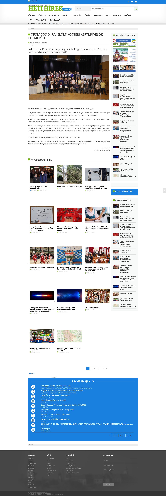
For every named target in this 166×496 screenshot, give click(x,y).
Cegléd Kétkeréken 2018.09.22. (53, 400)
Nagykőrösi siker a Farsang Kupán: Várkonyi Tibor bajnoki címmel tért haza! (41, 228)
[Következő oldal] (103, 368)
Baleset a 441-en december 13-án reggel (69, 349)
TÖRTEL (114, 24)
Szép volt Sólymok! (92, 308)
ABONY (64, 24)
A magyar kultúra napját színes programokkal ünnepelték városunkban (97, 269)
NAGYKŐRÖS (56, 24)
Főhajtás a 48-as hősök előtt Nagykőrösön (40, 187)
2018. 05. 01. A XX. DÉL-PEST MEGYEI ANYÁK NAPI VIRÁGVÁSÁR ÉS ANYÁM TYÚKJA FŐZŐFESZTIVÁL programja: (87, 424)
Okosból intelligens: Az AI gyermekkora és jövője (67, 309)
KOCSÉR (87, 24)
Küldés (108, 484)
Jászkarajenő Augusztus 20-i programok (57, 409)
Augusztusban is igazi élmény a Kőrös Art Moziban (62, 390)
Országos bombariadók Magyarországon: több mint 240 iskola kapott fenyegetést (42, 309)
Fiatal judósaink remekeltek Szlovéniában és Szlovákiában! (69, 268)
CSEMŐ (71, 24)
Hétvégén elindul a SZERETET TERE (56, 386)
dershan (53, 377)
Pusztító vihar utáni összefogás (69, 186)
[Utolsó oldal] (106, 368)
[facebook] (164, 190)
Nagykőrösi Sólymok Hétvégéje (42, 267)
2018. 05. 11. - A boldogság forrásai (55, 414)
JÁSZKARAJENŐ (79, 24)
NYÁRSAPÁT (106, 24)
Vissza (33, 373)
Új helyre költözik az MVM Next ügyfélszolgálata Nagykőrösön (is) (97, 228)
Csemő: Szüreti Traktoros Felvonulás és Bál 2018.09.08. (63, 405)
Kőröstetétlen (96, 24)
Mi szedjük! (45, 429)
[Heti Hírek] (50, 8)
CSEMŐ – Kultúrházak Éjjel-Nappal (55, 395)
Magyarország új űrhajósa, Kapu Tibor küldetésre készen (96, 187)
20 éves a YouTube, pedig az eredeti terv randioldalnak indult (68, 228)
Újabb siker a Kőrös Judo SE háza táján (40, 349)
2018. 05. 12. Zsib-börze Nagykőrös (55, 419)
